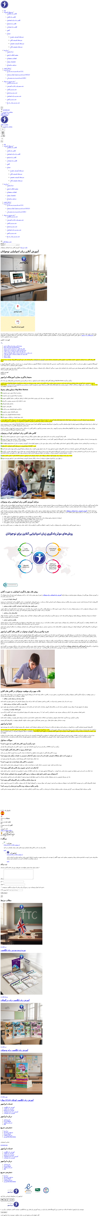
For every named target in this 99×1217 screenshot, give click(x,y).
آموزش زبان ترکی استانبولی (11, 1111)
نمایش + (3, 373)
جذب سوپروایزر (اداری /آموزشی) (15, 86)
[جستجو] (2, 108)
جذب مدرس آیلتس (11, 99)
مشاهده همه (4, 1212)
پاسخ (5, 850)
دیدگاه (2, 878)
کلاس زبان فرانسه (11, 23)
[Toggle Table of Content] (2, 343)
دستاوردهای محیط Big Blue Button (11, 347)
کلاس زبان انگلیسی (12, 13)
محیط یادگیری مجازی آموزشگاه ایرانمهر (13, 346)
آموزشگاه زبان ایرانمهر (87, 335)
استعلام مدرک (7, 1121)
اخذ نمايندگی (7, 1119)
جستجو (2, 244)
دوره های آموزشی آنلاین (16, 40)
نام (2, 881)
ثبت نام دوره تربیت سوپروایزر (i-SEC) (16, 78)
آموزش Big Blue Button (10, 1136)
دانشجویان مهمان (11, 61)
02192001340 (6, 110)
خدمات (8, 33)
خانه (5, 10)
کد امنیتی (4, 890)
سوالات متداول (7, 357)
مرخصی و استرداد (8, 1132)
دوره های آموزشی (8, 12)
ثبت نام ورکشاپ (8, 1122)
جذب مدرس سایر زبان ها (13, 102)
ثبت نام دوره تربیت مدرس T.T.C (15, 71)
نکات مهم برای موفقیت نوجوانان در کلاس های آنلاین (15, 354)
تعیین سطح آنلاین (5, 113)
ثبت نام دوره (7, 70)
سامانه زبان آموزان (8, 112)
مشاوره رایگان (4, 115)
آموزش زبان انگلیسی (9, 1107)
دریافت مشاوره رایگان (6, 830)
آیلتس (8, 30)
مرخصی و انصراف (11, 65)
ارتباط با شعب (7, 68)
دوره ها (22, 247)
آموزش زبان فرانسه (9, 1110)
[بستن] (5, 243)
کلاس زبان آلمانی (11, 17)
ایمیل (2, 884)
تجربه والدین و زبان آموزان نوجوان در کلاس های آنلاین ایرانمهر (18, 353)
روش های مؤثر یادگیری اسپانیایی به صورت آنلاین (15, 351)
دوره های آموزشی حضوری (17, 37)
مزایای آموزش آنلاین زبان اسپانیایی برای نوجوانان (15, 350)
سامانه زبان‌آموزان (7, 126)
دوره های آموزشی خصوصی (17, 43)
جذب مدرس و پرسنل (9, 81)
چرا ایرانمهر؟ (10, 51)
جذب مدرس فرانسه (12, 92)
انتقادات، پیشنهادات (12, 58)
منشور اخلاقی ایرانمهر (12, 55)
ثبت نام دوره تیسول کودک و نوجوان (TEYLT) (18, 74)
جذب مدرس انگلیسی (12, 82)
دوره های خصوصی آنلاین (16, 46)
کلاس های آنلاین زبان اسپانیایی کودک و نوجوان (14, 348)
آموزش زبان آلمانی (8, 1108)
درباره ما (6, 50)
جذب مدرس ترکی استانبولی (14, 96)
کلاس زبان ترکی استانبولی (13, 20)
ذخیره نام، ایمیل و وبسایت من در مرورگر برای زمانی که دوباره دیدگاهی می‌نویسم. (23, 887)
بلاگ (5, 1124)
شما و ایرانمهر (7, 355)
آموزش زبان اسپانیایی (38, 359)
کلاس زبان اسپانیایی (12, 27)
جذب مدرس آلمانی (12, 89)
